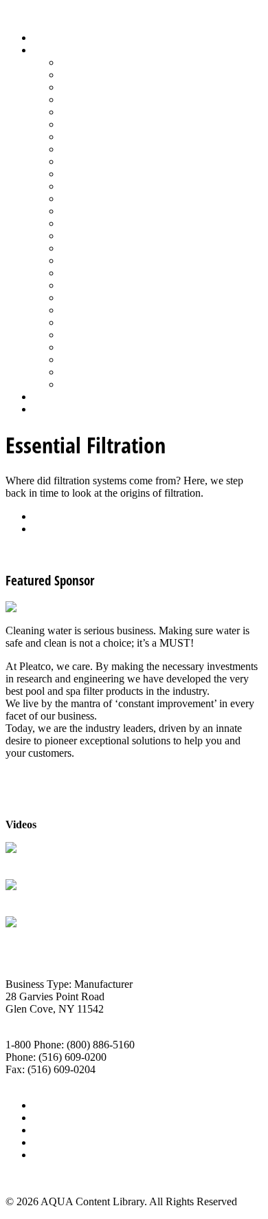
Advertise (54, 1117)
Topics (47, 50)
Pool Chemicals (94, 186)
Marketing (82, 359)
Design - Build (92, 99)
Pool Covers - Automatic (114, 198)
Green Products (94, 136)
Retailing (80, 248)
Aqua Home (60, 396)
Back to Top (32, 1178)
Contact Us (57, 1142)
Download (56, 529)
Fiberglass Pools (95, 112)
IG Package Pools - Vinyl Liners (130, 161)
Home (46, 37)
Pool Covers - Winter (106, 211)
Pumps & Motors (97, 235)
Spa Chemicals (92, 297)
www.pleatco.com (45, 1082)
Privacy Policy (64, 1155)
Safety (74, 260)
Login (46, 409)
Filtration (80, 124)
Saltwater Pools (94, 372)
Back (44, 516)
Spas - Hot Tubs (95, 322)
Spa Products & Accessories (121, 310)
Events (48, 1130)
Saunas (75, 285)
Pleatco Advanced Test (54, 861)
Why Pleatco (33, 899)
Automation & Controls (111, 87)
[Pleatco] (26, 607)
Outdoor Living (94, 384)
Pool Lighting (90, 223)
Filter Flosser (33, 936)
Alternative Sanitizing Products (127, 62)
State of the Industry (104, 335)
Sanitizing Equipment (107, 273)
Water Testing (90, 347)
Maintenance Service (105, 174)
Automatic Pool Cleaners (114, 74)
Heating (77, 149)
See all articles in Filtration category (82, 552)
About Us (54, 1105)
